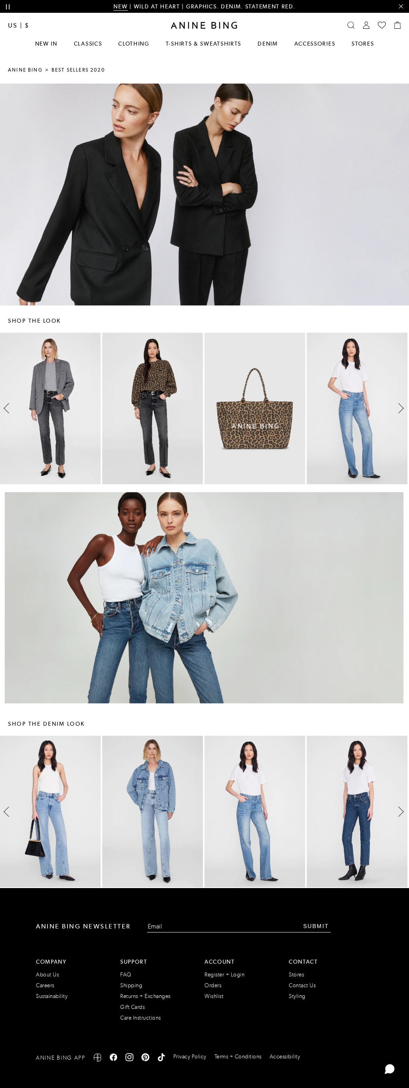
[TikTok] (161, 1058)
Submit (316, 926)
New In (46, 43)
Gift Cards (132, 1007)
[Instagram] (129, 1058)
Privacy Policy (189, 1056)
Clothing (133, 43)
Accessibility (285, 1056)
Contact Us (302, 985)
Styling (297, 996)
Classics (88, 43)
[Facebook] (113, 1058)
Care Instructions (140, 1017)
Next (398, 408)
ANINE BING (25, 70)
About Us (47, 974)
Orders (212, 985)
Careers (45, 985)
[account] (366, 25)
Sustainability (52, 996)
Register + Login (224, 974)
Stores (362, 43)
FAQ (125, 974)
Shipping (131, 985)
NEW (120, 6)
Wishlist (213, 996)
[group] (152, 408)
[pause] (8, 7)
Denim (268, 43)
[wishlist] (382, 25)
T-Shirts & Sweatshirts (203, 43)
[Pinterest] (145, 1058)
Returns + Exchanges (145, 996)
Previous (9, 408)
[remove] (401, 6)
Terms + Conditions (238, 1056)
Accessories (315, 43)
